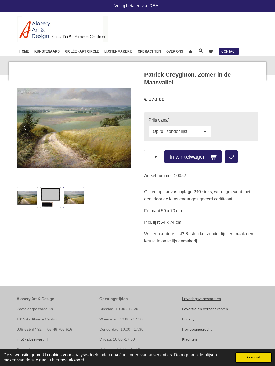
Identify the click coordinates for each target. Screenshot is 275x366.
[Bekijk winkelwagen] (211, 51)
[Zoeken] (201, 51)
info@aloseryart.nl (32, 339)
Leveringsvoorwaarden (201, 299)
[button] (27, 197)
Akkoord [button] (253, 357)
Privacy (188, 319)
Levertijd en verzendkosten (205, 309)
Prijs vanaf (159, 120)
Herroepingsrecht (197, 329)
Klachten (189, 339)
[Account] (191, 51)
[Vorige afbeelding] (24, 128)
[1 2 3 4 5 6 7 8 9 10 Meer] (152, 156)
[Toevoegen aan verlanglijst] (231, 156)
